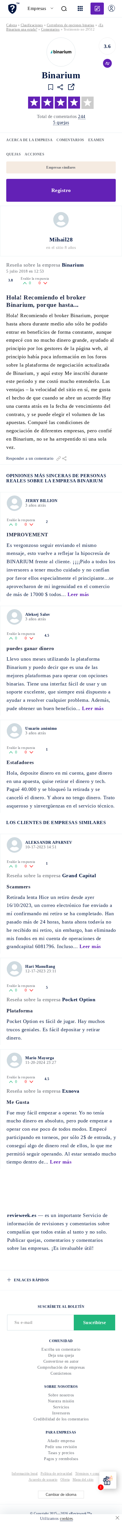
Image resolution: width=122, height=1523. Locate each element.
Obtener (61, 809)
